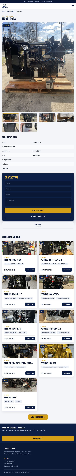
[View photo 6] (28, 127)
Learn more (30, 270)
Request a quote (38, 210)
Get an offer (38, 438)
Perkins (13, 11)
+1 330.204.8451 (9, 461)
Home (3, 11)
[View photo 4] (65, 117)
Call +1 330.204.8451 (39, 216)
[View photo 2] (28, 117)
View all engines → (38, 417)
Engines (8, 11)
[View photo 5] (10, 127)
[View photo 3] (47, 117)
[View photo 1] (10, 117)
